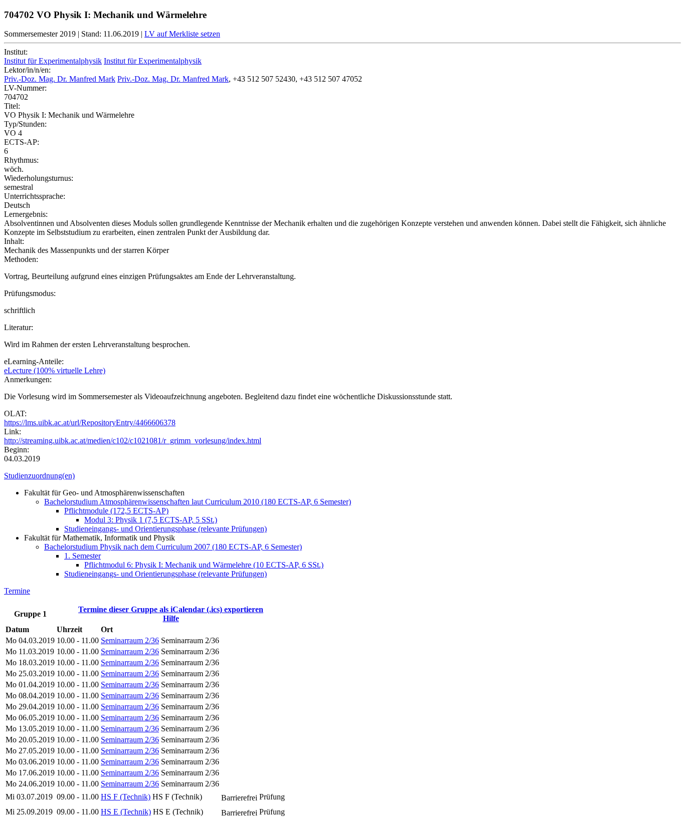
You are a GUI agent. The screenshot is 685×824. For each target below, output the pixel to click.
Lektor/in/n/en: (27, 70)
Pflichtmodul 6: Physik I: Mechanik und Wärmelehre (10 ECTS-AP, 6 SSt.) (203, 565)
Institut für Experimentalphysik (53, 61)
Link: (12, 431)
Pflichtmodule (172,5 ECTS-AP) (116, 510)
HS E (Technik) (126, 811)
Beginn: (16, 449)
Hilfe (171, 618)
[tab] (342, 475)
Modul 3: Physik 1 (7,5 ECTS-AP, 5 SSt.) (150, 519)
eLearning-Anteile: (34, 361)
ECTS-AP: (21, 142)
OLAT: (15, 413)
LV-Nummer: (25, 88)
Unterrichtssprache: (34, 196)
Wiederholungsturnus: (38, 178)
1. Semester (82, 556)
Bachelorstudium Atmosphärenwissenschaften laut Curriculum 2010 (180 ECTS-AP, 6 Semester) (197, 501)
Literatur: (18, 327)
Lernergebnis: (26, 214)
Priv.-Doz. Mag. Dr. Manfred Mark (59, 79)
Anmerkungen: (28, 379)
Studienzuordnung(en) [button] (39, 475)
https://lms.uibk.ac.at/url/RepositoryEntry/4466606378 (90, 422)
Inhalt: (14, 241)
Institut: (16, 52)
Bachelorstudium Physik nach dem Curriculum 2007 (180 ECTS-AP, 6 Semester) (173, 546)
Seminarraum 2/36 (130, 640)
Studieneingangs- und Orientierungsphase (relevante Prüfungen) (165, 528)
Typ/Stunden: (25, 124)
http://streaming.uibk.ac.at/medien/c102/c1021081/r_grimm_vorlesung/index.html (132, 440)
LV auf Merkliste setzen (182, 34)
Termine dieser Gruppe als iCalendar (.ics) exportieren (170, 609)
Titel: (12, 106)
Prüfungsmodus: (30, 293)
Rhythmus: (21, 160)
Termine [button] (17, 591)
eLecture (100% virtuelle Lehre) (54, 370)
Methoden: (21, 259)
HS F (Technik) (125, 796)
